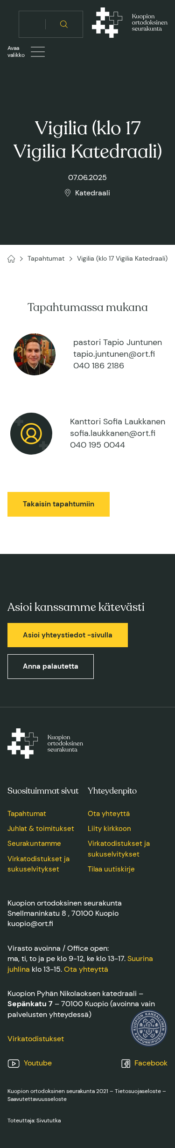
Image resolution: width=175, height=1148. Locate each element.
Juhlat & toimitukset (40, 828)
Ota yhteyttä (109, 813)
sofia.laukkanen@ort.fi (112, 433)
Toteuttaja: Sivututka (34, 1120)
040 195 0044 (97, 444)
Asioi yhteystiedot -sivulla (67, 635)
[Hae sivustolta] (64, 24)
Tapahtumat (26, 813)
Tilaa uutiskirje (111, 869)
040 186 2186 (98, 365)
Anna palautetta (50, 666)
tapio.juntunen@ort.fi (114, 354)
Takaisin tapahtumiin (58, 504)
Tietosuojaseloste (138, 1091)
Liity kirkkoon (109, 828)
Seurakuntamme (34, 843)
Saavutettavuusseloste (37, 1099)
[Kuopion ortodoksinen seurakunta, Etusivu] (130, 24)
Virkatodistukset (35, 1039)
